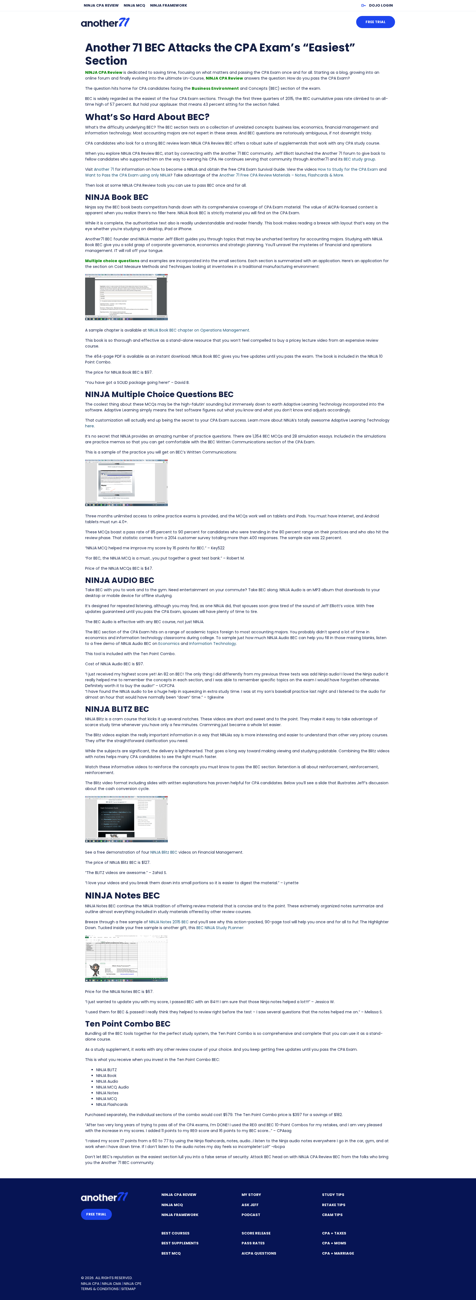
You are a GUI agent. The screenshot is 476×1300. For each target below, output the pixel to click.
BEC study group (359, 159)
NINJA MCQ (134, 5)
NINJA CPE (133, 1283)
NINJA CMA (111, 1283)
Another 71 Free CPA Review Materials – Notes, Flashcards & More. (281, 175)
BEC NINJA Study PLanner (219, 927)
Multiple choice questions (112, 261)
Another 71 (104, 169)
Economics (169, 643)
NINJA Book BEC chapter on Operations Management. (199, 330)
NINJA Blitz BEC (163, 852)
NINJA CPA (90, 1283)
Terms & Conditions (100, 1288)
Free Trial (376, 22)
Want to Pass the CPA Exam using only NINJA (127, 175)
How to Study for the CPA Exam (348, 169)
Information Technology (212, 643)
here (89, 426)
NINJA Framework (168, 5)
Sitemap (128, 1288)
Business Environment (215, 88)
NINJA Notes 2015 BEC (169, 922)
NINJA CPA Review (101, 5)
